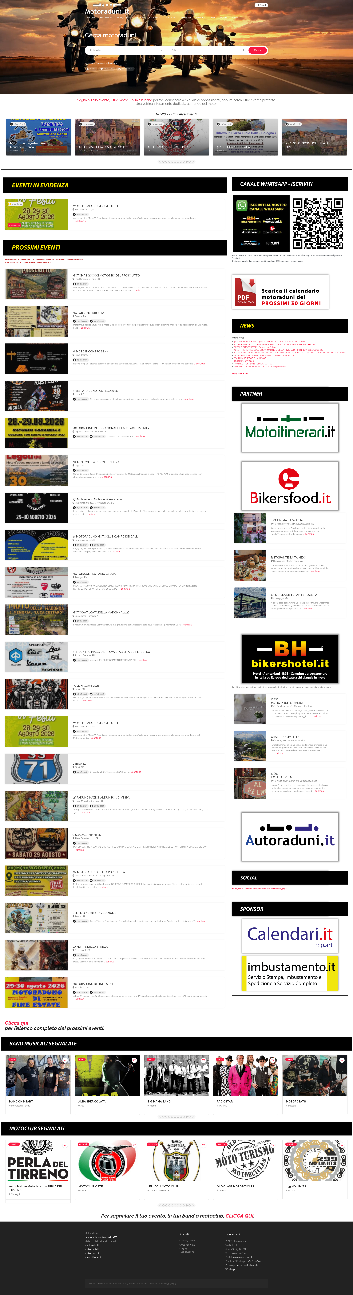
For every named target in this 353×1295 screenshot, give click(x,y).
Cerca (257, 50)
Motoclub (200, 17)
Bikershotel (170, 17)
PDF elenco (154, 17)
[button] (126, 50)
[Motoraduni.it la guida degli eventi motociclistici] (107, 8)
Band (212, 17)
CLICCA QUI (239, 1216)
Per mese (104, 17)
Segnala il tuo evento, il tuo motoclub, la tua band (114, 100)
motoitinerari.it (93, 1257)
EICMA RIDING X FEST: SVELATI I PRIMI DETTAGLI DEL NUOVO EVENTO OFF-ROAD (274, 344)
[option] (38, 139)
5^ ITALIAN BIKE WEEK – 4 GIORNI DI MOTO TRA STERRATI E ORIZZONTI (269, 341)
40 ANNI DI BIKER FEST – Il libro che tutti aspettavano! (260, 366)
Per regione (122, 17)
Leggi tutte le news (241, 373)
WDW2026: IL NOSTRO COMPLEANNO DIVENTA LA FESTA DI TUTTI (267, 355)
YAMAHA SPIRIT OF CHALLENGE (250, 358)
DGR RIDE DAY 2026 (244, 361)
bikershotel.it (92, 1249)
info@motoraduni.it (242, 1257)
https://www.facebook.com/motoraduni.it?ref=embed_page (259, 888)
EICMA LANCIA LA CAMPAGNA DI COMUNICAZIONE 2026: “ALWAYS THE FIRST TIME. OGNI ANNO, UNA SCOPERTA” (290, 352)
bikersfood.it (92, 1253)
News (235, 17)
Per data (91, 17)
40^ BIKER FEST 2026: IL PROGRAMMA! (253, 364)
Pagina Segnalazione (187, 1250)
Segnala (223, 17)
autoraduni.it (92, 1245)
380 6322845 (254, 1261)
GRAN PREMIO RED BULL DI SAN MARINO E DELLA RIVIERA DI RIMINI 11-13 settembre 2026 (278, 350)
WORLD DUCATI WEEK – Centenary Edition (255, 347)
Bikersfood (185, 17)
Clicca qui (16, 1023)
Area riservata (187, 1244)
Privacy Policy (187, 1240)
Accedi (262, 5)
